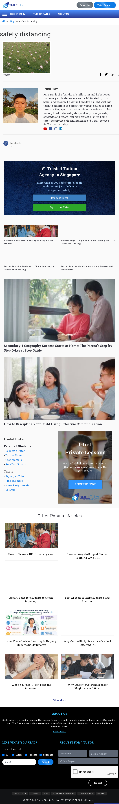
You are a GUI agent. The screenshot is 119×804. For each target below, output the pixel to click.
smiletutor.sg (78, 120)
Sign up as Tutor (60, 207)
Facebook (15, 142)
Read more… (59, 731)
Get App (10, 489)
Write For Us (20, 793)
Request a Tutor (15, 450)
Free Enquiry (17, 14)
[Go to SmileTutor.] (3, 21)
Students (48, 754)
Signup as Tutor (15, 476)
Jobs (46, 793)
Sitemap (101, 793)
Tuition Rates (41, 14)
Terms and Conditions (64, 793)
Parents (33, 754)
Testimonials (13, 459)
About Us (63, 14)
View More (59, 699)
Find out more (14, 480)
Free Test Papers (15, 464)
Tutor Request (104, 5)
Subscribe (85, 5)
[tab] (12, 143)
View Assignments (17, 485)
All (7, 754)
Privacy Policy (86, 793)
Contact (35, 793)
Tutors (18, 754)
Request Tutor (59, 197)
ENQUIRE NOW (85, 484)
